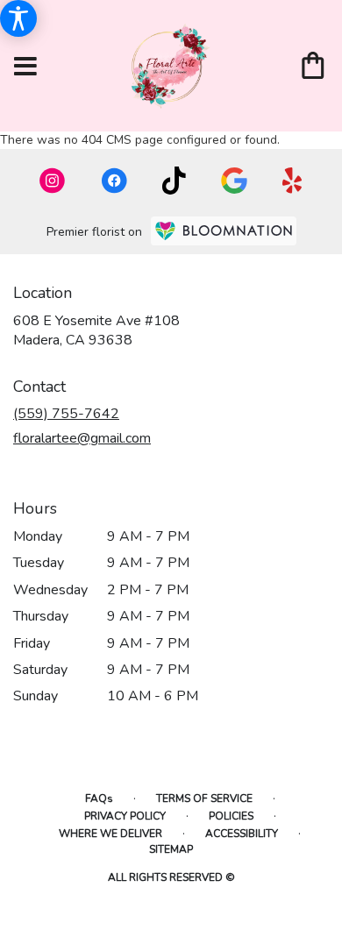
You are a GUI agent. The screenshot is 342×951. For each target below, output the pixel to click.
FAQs (99, 798)
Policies (231, 816)
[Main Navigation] (25, 67)
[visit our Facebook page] (114, 180)
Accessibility (241, 834)
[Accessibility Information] (18, 18)
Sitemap (171, 849)
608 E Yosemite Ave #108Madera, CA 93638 (96, 330)
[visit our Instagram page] (52, 180)
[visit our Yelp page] (292, 180)
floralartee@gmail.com (82, 438)
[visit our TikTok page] (174, 181)
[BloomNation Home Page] (223, 230)
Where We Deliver (110, 834)
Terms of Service (204, 798)
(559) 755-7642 (66, 413)
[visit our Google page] (234, 180)
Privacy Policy (125, 816)
